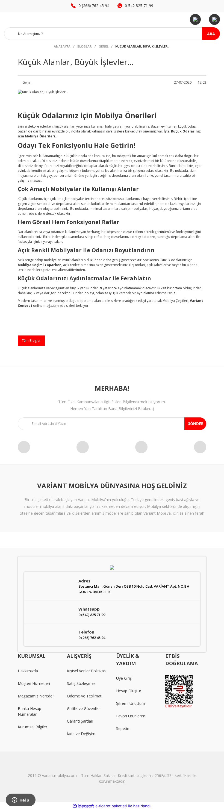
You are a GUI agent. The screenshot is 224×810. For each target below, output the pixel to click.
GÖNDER (195, 423)
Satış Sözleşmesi (81, 683)
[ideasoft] (83, 806)
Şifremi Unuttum (130, 703)
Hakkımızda (28, 670)
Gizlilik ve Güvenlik (83, 708)
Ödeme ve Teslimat (84, 696)
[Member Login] (195, 19)
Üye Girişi (124, 678)
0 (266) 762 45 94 (91, 637)
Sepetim (123, 728)
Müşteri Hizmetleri (34, 683)
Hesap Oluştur (128, 690)
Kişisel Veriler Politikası (87, 670)
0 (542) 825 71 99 (91, 614)
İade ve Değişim (81, 733)
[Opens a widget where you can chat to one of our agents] (20, 800)
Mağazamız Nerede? (36, 696)
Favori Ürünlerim (130, 715)
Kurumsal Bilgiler (32, 726)
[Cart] (214, 19)
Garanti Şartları (80, 721)
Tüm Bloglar (31, 340)
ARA (211, 33)
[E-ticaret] (111, 805)
